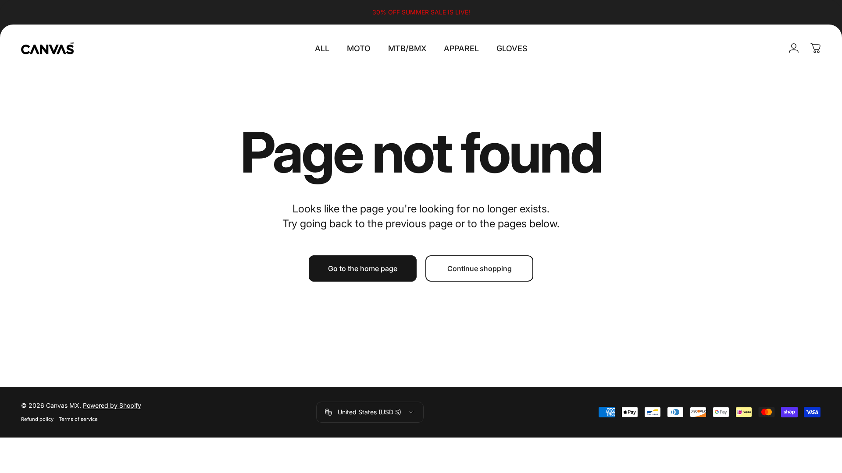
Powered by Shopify (112, 405)
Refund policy (37, 419)
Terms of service (78, 419)
